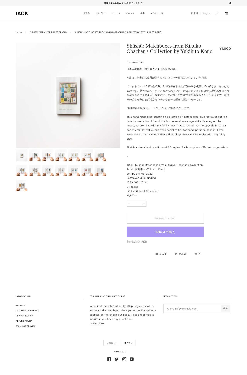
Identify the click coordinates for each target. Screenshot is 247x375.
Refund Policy (24, 321)
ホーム (19, 32)
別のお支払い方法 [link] (137, 241)
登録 (225, 308)
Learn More (97, 323)
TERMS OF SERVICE (26, 326)
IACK (118, 351)
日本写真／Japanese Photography (48, 32)
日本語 (110, 343)
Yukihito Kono (135, 62)
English (207, 13)
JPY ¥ (127, 343)
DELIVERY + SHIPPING (27, 310)
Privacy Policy (24, 315)
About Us (21, 305)
